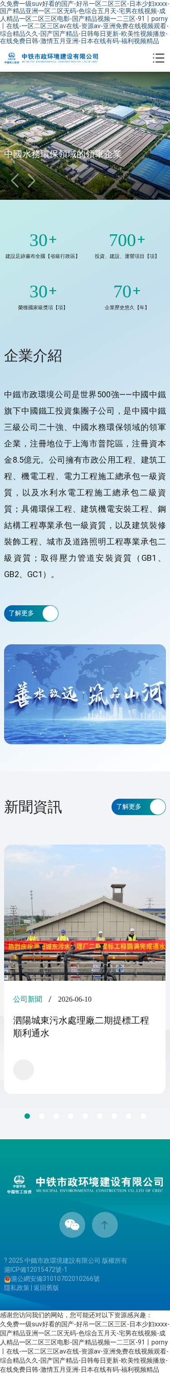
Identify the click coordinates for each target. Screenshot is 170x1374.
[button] (31, 181)
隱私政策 (16, 1287)
